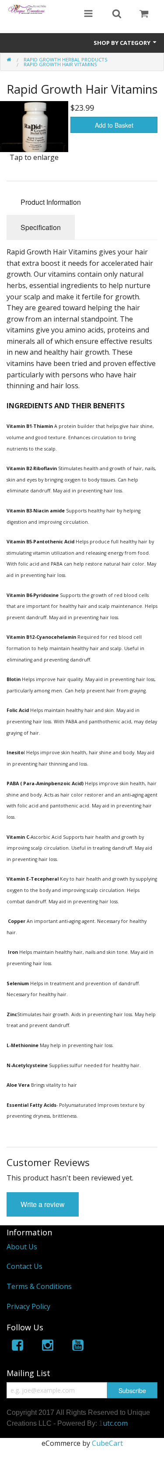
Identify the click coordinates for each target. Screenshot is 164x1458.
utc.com (115, 1423)
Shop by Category (123, 43)
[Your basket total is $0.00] (143, 14)
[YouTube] (77, 1347)
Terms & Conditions (39, 1286)
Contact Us (24, 1266)
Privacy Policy (28, 1306)
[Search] (116, 14)
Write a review (43, 1204)
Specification (41, 227)
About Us (22, 1246)
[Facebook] (17, 1347)
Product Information (51, 202)
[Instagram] (47, 1347)
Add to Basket (114, 125)
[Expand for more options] (88, 14)
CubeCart (107, 1443)
